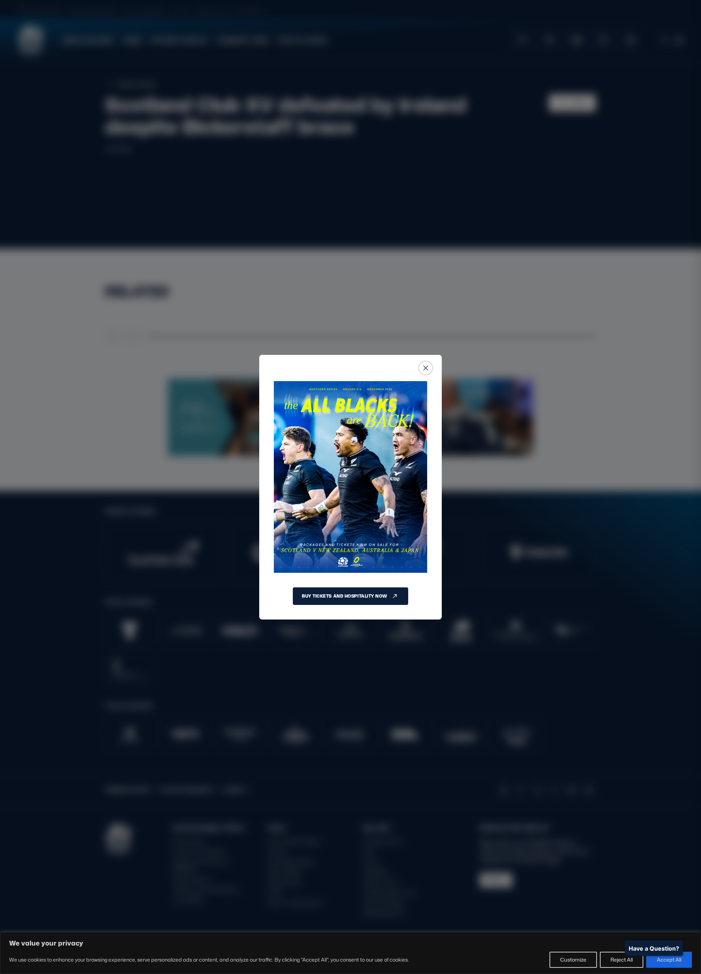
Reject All (621, 959)
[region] (350, 953)
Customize (573, 959)
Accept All (669, 959)
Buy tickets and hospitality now (344, 596)
